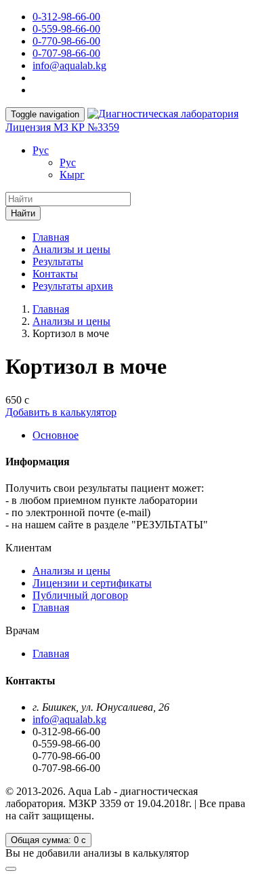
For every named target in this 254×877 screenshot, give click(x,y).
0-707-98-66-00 (66, 53)
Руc (41, 150)
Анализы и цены (71, 249)
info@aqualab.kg (69, 65)
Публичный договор (80, 595)
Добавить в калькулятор (61, 412)
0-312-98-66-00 (66, 16)
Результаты (58, 261)
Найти (23, 213)
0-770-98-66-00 (66, 41)
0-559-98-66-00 (66, 29)
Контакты (55, 273)
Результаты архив (73, 286)
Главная (51, 237)
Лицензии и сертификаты (92, 583)
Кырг (72, 174)
